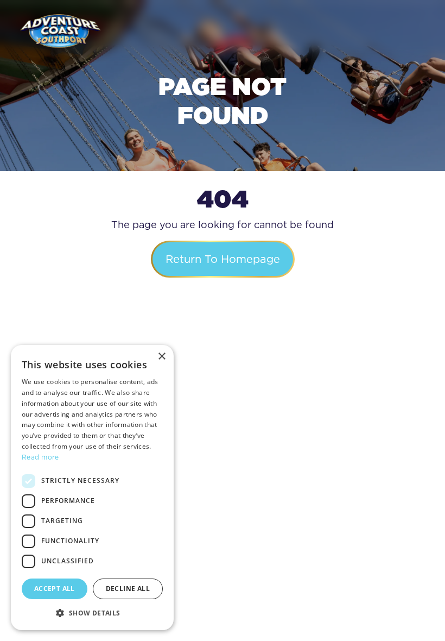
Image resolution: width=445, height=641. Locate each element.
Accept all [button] (54, 588)
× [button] (161, 357)
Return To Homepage (223, 259)
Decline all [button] (128, 588)
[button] (92, 612)
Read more (40, 457)
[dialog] (92, 487)
